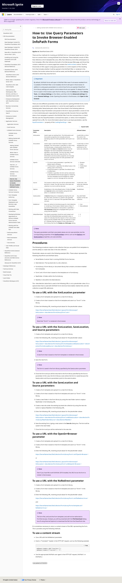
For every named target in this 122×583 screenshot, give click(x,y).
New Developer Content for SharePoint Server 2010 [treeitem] (12, 48)
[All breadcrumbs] (33, 27)
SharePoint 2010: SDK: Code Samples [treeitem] (12, 86)
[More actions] (88, 27)
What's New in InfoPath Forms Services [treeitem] (14, 154)
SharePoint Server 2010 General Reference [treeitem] (12, 76)
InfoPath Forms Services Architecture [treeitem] (14, 174)
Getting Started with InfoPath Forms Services (49, 28)
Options (79, 234)
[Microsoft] (3, 14)
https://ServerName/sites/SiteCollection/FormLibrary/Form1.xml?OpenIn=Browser (61, 454)
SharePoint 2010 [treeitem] (7, 33)
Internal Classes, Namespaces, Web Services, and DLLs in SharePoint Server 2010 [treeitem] (12, 93)
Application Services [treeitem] (13, 124)
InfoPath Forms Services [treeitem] (13, 134)
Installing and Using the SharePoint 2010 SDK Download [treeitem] (11, 59)
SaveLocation (38, 237)
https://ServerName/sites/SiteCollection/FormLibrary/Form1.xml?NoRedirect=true (61, 498)
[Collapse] (20, 26)
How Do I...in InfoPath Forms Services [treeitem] (14, 167)
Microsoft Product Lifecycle (51, 20)
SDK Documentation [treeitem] (10, 39)
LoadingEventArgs (60, 122)
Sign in (118, 14)
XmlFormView (71, 64)
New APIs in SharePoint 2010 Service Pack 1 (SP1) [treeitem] (13, 53)
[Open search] (113, 14)
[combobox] (11, 29)
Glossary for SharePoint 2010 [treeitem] (13, 263)
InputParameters (37, 122)
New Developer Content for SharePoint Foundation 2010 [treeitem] (12, 43)
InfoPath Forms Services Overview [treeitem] (15, 160)
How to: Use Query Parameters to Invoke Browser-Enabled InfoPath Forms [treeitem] (15, 183)
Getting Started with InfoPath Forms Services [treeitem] (14, 147)
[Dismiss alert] (118, 3)
